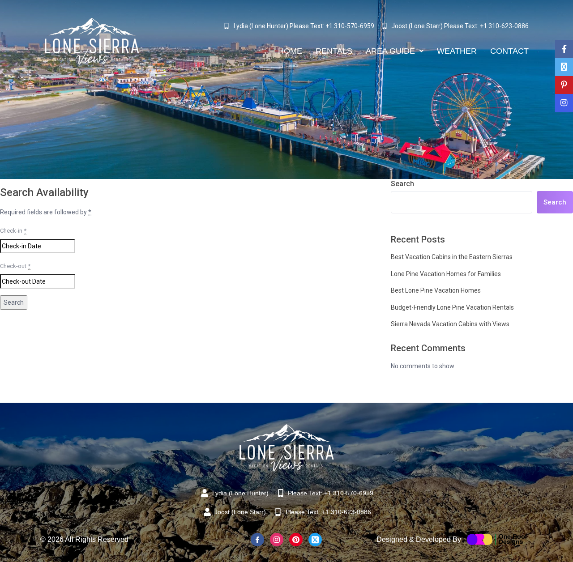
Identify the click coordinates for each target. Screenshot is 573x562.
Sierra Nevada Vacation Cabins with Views (450, 324)
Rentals (334, 51)
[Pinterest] (296, 539)
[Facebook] (257, 539)
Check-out (15, 266)
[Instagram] (276, 539)
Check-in (13, 230)
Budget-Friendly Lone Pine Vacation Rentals (452, 307)
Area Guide (390, 51)
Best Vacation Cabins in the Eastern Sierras (452, 256)
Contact (509, 51)
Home (290, 51)
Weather (457, 51)
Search (402, 183)
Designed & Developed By (418, 539)
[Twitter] (315, 539)
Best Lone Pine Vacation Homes (436, 290)
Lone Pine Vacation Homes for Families (446, 273)
